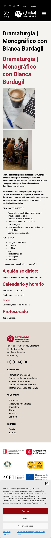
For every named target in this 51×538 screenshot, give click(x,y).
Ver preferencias (25, 526)
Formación (14, 400)
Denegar (25, 518)
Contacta (13, 416)
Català (25, 6)
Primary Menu (44, 14)
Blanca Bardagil (9, 318)
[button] (47, 483)
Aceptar (25, 511)
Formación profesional (19, 375)
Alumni (12, 410)
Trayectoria (14, 407)
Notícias (13, 413)
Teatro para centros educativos (23, 388)
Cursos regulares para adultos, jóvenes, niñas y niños (23, 380)
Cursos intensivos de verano (22, 384)
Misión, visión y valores (20, 403)
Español (33, 6)
